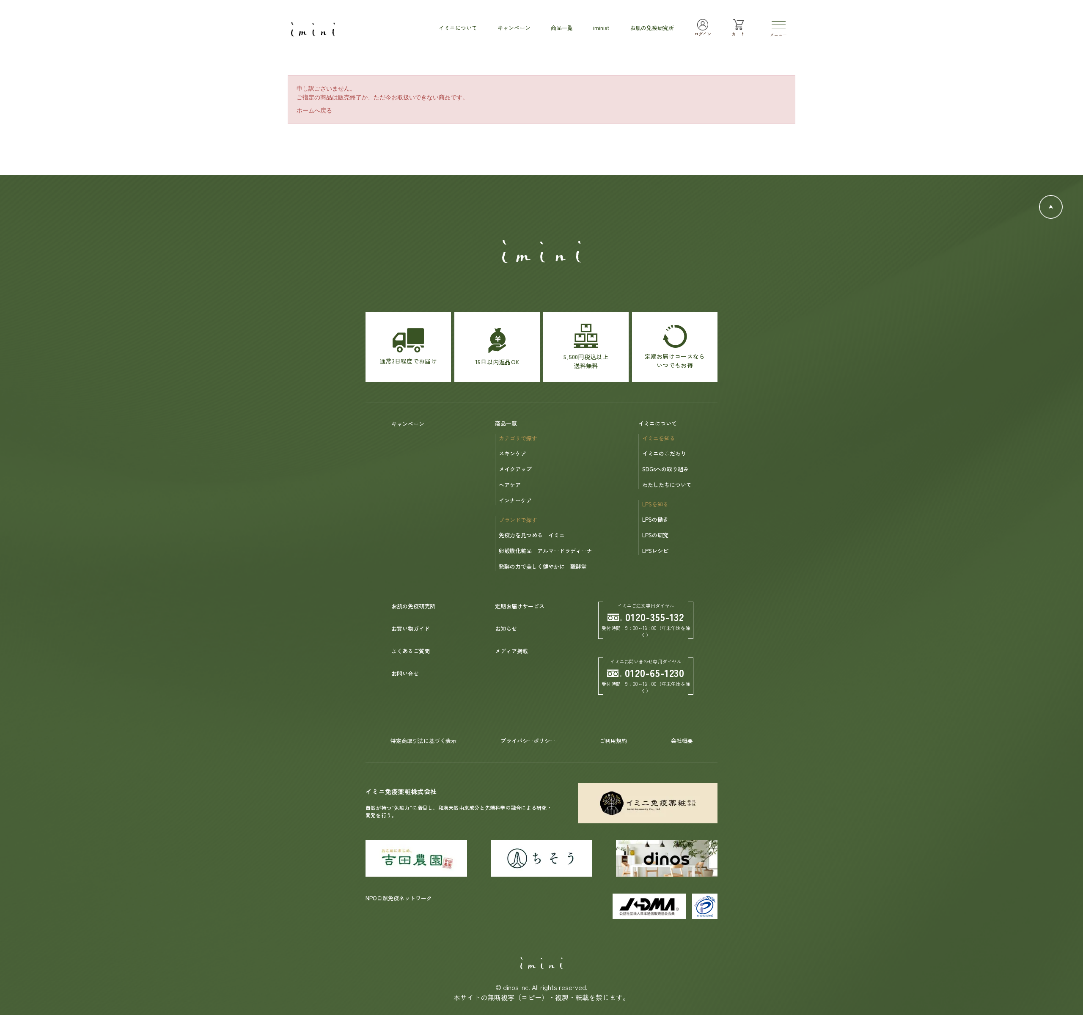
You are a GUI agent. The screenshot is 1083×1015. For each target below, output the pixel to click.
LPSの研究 (655, 535)
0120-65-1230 (655, 672)
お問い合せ (405, 673)
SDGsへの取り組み (665, 469)
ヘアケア (510, 485)
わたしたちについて (667, 485)
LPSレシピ (655, 551)
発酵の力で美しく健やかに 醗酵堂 (543, 566)
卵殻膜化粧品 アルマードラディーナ (545, 551)
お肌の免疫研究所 (413, 606)
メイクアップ (515, 469)
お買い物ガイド (410, 628)
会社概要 (682, 741)
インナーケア (515, 500)
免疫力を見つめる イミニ (532, 535)
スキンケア (512, 453)
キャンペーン (407, 424)
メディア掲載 (511, 651)
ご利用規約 (613, 741)
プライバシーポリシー (527, 741)
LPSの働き (655, 519)
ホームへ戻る (314, 110)
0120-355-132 (654, 616)
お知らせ (506, 628)
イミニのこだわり (664, 453)
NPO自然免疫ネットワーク (399, 898)
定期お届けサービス (519, 606)
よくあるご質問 (410, 651)
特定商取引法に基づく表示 (423, 741)
